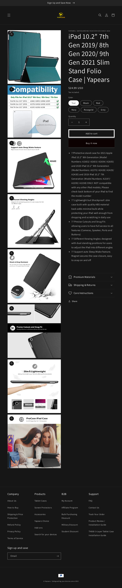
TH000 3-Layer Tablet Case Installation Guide (101, 533)
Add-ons (39, 527)
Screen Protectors (43, 507)
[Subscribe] (57, 556)
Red (98, 103)
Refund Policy (14, 524)
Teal (74, 103)
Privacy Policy (13, 531)
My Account (67, 500)
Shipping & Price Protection (15, 516)
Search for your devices (46, 534)
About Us (11, 500)
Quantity (72, 116)
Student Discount (70, 531)
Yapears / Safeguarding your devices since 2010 (62, 581)
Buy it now (91, 143)
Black (86, 103)
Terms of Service (15, 538)
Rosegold (88, 109)
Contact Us (94, 507)
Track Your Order (97, 514)
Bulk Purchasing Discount (69, 516)
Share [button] (74, 301)
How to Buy (12, 507)
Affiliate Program (70, 507)
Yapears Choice (42, 521)
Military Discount (70, 524)
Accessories (40, 514)
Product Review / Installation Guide (97, 523)
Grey (103, 109)
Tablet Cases (41, 500)
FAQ (90, 500)
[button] (9, 15)
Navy (74, 109)
